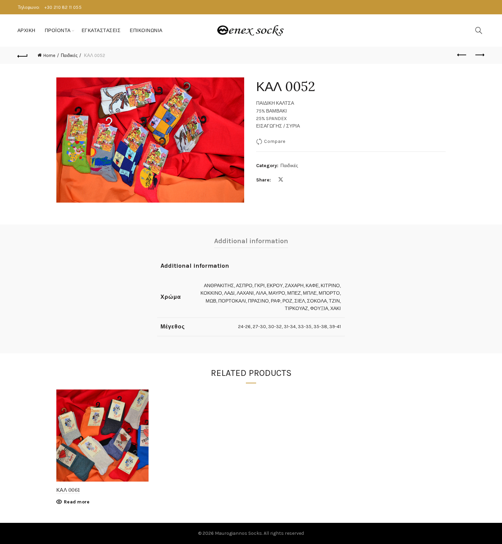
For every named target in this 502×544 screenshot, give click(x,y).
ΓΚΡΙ (259, 286)
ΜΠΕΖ (294, 293)
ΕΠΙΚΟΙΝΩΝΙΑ (146, 30)
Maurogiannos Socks (238, 533)
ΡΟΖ (287, 301)
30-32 (275, 326)
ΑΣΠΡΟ (244, 286)
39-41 (335, 326)
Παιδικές (69, 55)
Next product (479, 55)
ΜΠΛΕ (310, 293)
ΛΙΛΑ (261, 293)
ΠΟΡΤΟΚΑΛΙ (232, 301)
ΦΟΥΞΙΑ (319, 308)
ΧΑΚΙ (335, 308)
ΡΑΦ (275, 301)
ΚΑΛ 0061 (68, 490)
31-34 (290, 326)
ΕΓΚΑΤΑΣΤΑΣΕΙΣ (101, 30)
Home (49, 55)
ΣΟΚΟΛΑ (317, 301)
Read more (77, 502)
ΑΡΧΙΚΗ (26, 30)
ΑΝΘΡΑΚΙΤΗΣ (219, 286)
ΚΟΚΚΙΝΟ (211, 293)
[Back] (22, 55)
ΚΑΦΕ (312, 286)
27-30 (259, 326)
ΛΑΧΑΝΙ (245, 293)
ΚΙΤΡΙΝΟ (330, 286)
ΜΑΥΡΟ (276, 293)
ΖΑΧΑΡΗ (294, 286)
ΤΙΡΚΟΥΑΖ (296, 308)
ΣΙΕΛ (299, 301)
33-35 (304, 326)
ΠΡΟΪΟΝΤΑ (58, 30)
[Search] (478, 30)
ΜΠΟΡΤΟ (329, 293)
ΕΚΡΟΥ (275, 286)
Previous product (462, 55)
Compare (274, 141)
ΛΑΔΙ (229, 293)
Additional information (251, 241)
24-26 (244, 326)
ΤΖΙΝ (334, 301)
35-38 (320, 326)
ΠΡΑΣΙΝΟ (258, 301)
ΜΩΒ (211, 301)
